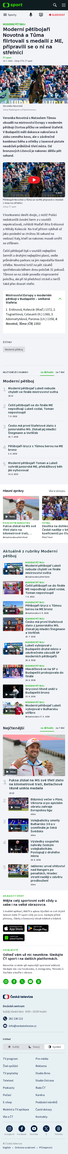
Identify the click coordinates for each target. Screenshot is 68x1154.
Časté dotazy (44, 1109)
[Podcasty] (31, 14)
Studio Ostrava (45, 1080)
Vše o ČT (8, 1116)
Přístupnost (45, 1147)
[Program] (41, 14)
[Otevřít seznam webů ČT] (63, 5)
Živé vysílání (10, 1066)
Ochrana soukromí (25, 1147)
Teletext (8, 1080)
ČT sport (7, 57)
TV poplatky (10, 1073)
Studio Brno (43, 1073)
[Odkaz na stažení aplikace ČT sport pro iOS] (14, 928)
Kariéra (40, 1095)
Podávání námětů (46, 1102)
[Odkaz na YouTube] (30, 981)
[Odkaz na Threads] (39, 981)
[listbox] (34, 1047)
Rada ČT (41, 1087)
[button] (34, 179)
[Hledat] (55, 5)
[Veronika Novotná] (34, 84)
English (7, 1147)
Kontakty (41, 1116)
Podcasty (8, 1087)
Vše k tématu (57, 491)
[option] (13, 1046)
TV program (10, 1058)
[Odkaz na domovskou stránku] (18, 5)
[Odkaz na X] (22, 981)
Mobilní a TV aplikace (16, 1109)
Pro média (42, 1058)
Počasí (7, 1095)
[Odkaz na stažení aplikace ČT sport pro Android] (38, 928)
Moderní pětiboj (14, 24)
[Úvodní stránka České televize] (18, 997)
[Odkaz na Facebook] (14, 981)
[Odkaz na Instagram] (6, 981)
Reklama (41, 1066)
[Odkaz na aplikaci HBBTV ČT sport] (14, 937)
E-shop (7, 1102)
